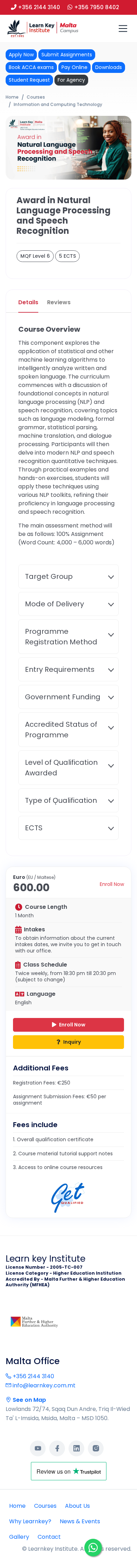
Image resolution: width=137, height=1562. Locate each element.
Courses (36, 97)
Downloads (108, 67)
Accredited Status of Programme (61, 729)
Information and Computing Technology (58, 104)
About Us (77, 1506)
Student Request (29, 79)
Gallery (19, 1537)
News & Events (80, 1521)
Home (12, 97)
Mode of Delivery (54, 604)
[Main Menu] (123, 28)
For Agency (71, 79)
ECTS (34, 828)
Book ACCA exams (31, 67)
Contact (49, 1537)
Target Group (49, 576)
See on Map (28, 1400)
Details (28, 302)
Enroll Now (112, 884)
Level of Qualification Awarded (61, 767)
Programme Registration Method (61, 636)
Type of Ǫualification (61, 800)
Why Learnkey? (30, 1521)
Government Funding (62, 697)
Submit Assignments (66, 54)
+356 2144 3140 (32, 1376)
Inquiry (71, 1041)
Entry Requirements (59, 669)
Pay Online (74, 67)
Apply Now (21, 54)
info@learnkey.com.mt (43, 1385)
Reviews (59, 302)
